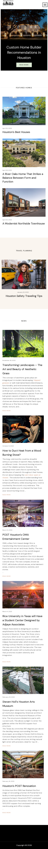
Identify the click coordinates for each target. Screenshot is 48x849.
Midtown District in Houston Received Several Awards (24, 52)
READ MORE (6, 410)
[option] (24, 40)
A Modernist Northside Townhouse (23, 223)
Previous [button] (3, 39)
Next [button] (45, 39)
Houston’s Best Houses (16, 132)
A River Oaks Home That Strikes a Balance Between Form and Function (22, 177)
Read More (24, 65)
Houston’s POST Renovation (19, 786)
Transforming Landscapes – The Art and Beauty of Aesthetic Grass (22, 369)
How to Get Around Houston (24, 296)
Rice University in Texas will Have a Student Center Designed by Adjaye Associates (22, 620)
